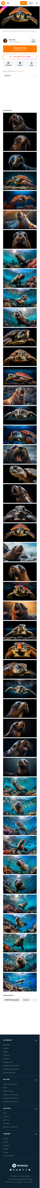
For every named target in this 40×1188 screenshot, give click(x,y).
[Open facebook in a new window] (10, 1169)
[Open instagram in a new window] (13, 1169)
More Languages (8, 1155)
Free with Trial (20, 49)
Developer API (7, 1061)
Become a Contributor (10, 1126)
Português (6, 1144)
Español (5, 1141)
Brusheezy (6, 1044)
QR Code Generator (9, 1072)
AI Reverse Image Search (11, 1065)
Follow (33, 42)
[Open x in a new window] (25, 1169)
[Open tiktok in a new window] (22, 1169)
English (5, 1137)
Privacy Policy (18, 1181)
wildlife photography (12, 999)
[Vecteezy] (3, 3)
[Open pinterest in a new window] (19, 1169)
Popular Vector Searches (11, 1094)
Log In (31, 3)
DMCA (5, 1087)
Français (6, 1151)
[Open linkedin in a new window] (16, 1169)
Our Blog (6, 1123)
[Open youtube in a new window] (28, 1169)
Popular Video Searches (10, 1101)
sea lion (26, 999)
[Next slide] (32, 999)
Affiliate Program (8, 1090)
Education (6, 1058)
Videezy (5, 1051)
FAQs (4, 1112)
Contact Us (6, 1116)
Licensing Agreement (10, 1083)
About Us (6, 1119)
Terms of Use (8, 1181)
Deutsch (5, 1148)
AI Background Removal (11, 1068)
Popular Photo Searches (11, 1097)
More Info (7, 75)
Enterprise (6, 1054)
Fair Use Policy (28, 1181)
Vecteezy (6, 1047)
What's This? (21, 71)
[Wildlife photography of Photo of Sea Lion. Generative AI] (19, 121)
